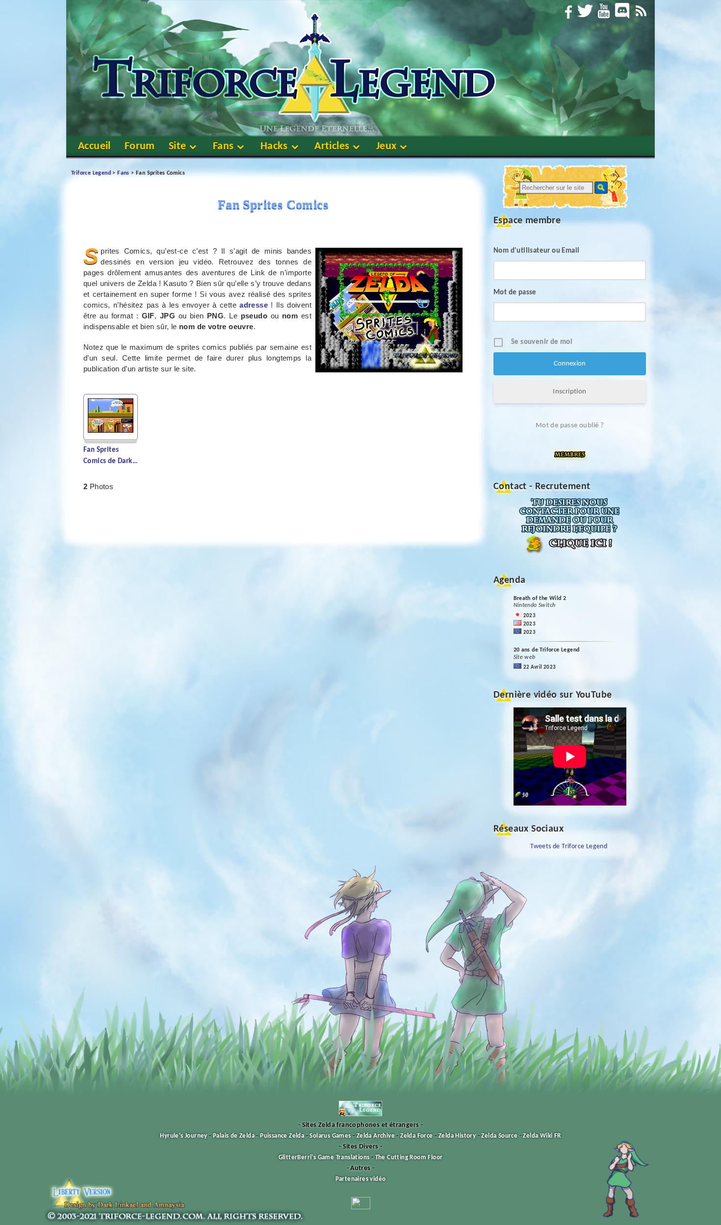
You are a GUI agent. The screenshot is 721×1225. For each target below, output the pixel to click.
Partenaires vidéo (360, 1179)
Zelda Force (416, 1136)
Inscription (569, 391)
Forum (140, 146)
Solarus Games (330, 1136)
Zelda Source (499, 1136)
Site (177, 146)
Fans (223, 146)
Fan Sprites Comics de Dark (110, 455)
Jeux (386, 146)
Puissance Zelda (282, 1136)
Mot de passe (515, 292)
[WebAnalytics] (360, 1207)
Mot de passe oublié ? (570, 425)
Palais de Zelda (234, 1136)
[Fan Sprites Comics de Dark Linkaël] (110, 430)
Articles (331, 146)
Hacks (274, 146)
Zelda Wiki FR (542, 1136)
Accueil (94, 146)
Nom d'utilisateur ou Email (536, 251)
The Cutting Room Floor (409, 1157)
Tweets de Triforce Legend (568, 846)
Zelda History (457, 1136)
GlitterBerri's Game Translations (324, 1157)
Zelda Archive (376, 1136)
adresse (253, 305)
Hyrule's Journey (183, 1136)
